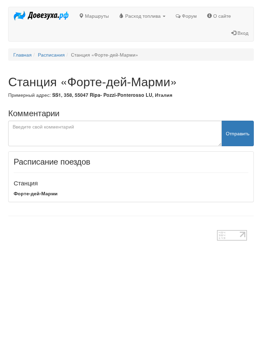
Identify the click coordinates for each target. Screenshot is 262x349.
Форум (188, 15)
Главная (22, 54)
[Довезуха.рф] (41, 15)
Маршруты (96, 15)
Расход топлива (143, 15)
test (12, 226)
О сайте (221, 15)
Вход (242, 32)
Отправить (237, 133)
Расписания (51, 54)
